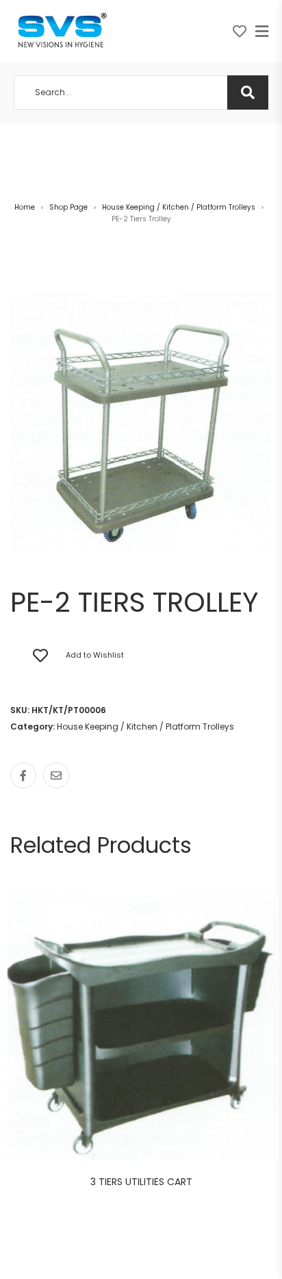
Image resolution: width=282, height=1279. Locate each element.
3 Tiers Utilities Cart (141, 1182)
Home (24, 207)
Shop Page (68, 207)
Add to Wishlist (95, 654)
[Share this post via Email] (56, 775)
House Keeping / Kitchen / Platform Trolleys (178, 207)
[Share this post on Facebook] (23, 775)
